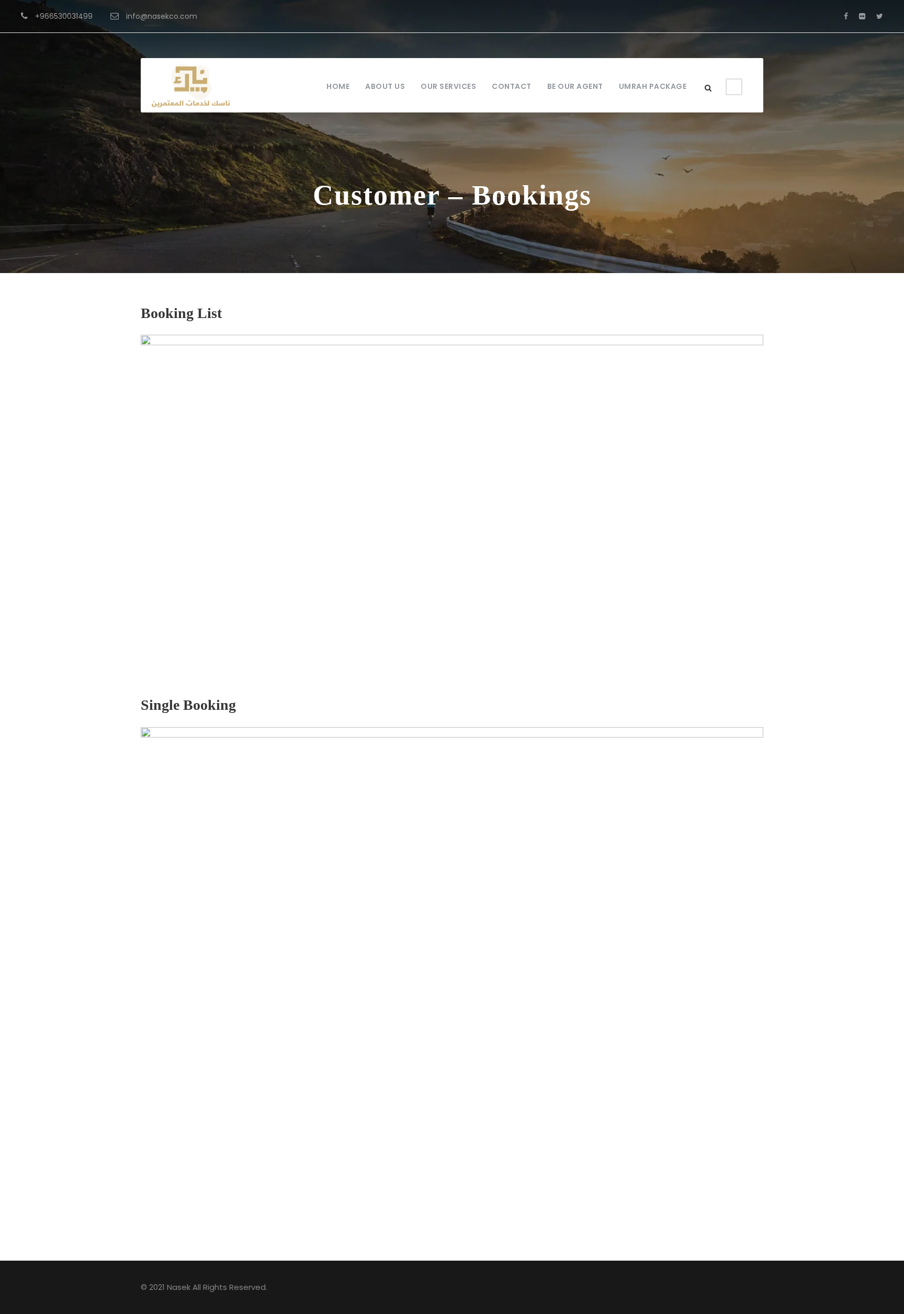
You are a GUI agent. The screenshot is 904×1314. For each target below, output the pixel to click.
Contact (512, 86)
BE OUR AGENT (575, 86)
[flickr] (862, 16)
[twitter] (879, 16)
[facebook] (846, 16)
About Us (385, 86)
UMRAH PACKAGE (653, 86)
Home (337, 86)
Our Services (448, 86)
